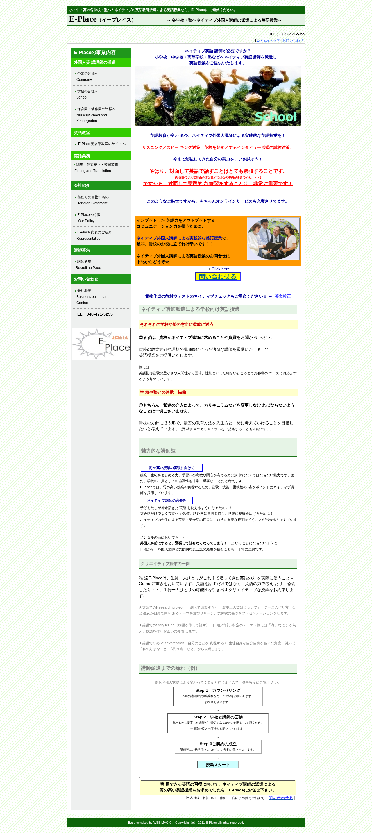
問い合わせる (218, 276)
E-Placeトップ (268, 40)
